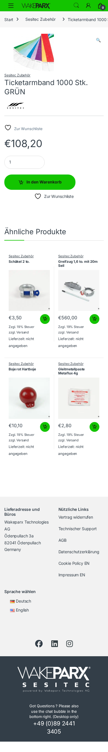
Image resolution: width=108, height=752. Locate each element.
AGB (62, 540)
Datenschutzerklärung (78, 551)
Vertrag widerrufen (75, 517)
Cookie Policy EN (74, 563)
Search (76, 5)
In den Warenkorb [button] (39, 319)
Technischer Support (77, 528)
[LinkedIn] (54, 644)
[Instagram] (69, 644)
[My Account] (88, 5)
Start (8, 19)
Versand (22, 332)
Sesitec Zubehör (40, 19)
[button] (98, 40)
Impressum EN (71, 574)
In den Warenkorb (44, 181)
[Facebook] (39, 644)
